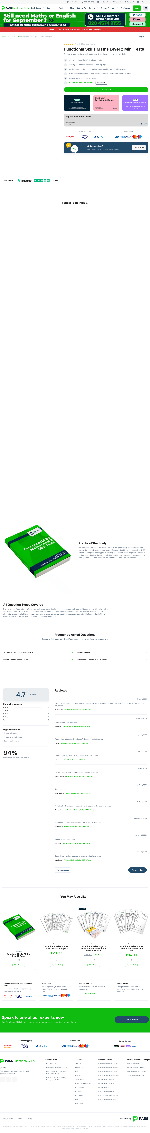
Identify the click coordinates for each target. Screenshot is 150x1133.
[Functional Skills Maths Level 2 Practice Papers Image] (56, 923)
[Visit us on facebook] (2, 1079)
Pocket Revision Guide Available (81, 83)
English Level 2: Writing (106, 1083)
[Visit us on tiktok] (14, 1079)
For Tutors (78, 1091)
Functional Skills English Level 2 (108, 1067)
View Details (101, 83)
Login (137, 8)
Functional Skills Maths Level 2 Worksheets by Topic (131, 948)
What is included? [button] (112, 652)
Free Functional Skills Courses (108, 1095)
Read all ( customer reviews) (85, 44)
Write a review (137, 870)
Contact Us (125, 8)
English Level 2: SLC (105, 1087)
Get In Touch (132, 1019)
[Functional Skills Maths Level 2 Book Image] (19, 926)
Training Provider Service (135, 1067)
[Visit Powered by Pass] (134, 1119)
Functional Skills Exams (106, 1091)
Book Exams (36, 8)
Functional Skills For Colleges (136, 1071)
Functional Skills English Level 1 (108, 1075)
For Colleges (79, 1087)
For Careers (79, 1095)
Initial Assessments (133, 1063)
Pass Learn (79, 1103)
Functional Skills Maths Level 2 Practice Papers (56, 947)
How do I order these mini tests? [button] (38, 659)
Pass (77, 1099)
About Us (78, 1063)
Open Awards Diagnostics (135, 1075)
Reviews (78, 1075)
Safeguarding (79, 1079)
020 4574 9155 (87, 993)
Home (4, 37)
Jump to (141, 36)
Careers (92, 8)
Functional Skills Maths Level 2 (108, 1063)
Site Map (29, 1119)
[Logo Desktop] (15, 8)
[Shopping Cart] (145, 8)
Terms (20, 1119)
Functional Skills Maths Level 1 (108, 1071)
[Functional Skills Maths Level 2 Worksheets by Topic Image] (131, 923)
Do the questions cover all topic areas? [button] (112, 659)
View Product (18, 965)
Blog (76, 1071)
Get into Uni (81, 8)
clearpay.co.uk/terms (82, 108)
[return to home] (17, 1061)
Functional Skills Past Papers (107, 1099)
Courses (50, 8)
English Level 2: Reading (106, 1079)
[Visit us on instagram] (8, 1079)
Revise (62, 8)
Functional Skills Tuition (82, 1083)
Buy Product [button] (106, 90)
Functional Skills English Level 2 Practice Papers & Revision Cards (93, 948)
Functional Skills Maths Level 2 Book (18, 955)
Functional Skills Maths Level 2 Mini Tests (77, 710)
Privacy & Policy (7, 1119)
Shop (72, 8)
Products (16, 37)
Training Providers (108, 8)
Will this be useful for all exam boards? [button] (38, 652)
